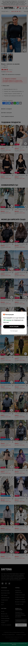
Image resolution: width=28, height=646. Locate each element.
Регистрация (13, 326)
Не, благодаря (14, 330)
